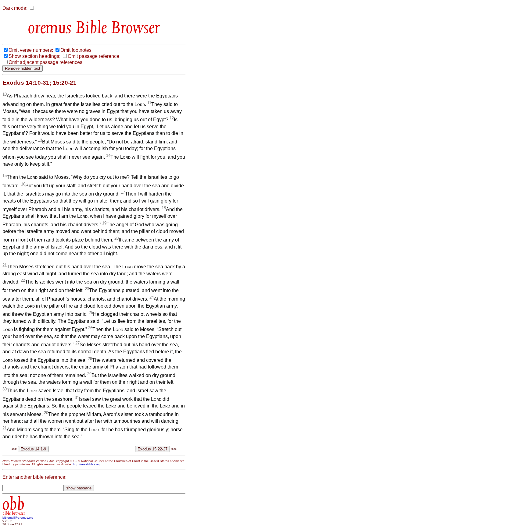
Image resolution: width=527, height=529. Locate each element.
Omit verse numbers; (31, 50)
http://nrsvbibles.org (87, 464)
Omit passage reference (93, 56)
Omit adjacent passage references (45, 62)
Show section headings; (34, 56)
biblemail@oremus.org (18, 517)
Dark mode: (14, 8)
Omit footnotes (75, 50)
